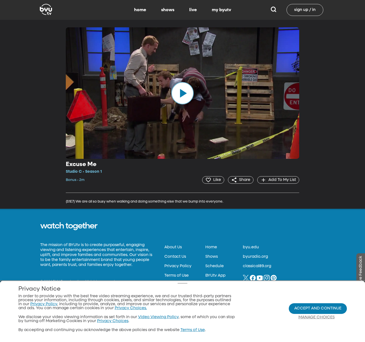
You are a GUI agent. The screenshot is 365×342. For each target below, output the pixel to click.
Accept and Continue (317, 308)
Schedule (214, 266)
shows (167, 10)
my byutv (221, 10)
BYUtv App (215, 276)
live (193, 10)
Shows (211, 257)
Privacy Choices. (131, 308)
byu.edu (251, 247)
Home (211, 247)
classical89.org (257, 266)
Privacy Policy (177, 266)
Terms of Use (176, 276)
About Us (173, 247)
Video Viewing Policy (158, 317)
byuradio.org (255, 257)
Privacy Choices (112, 321)
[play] (182, 93)
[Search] (273, 10)
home (140, 10)
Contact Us (175, 257)
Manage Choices (316, 317)
